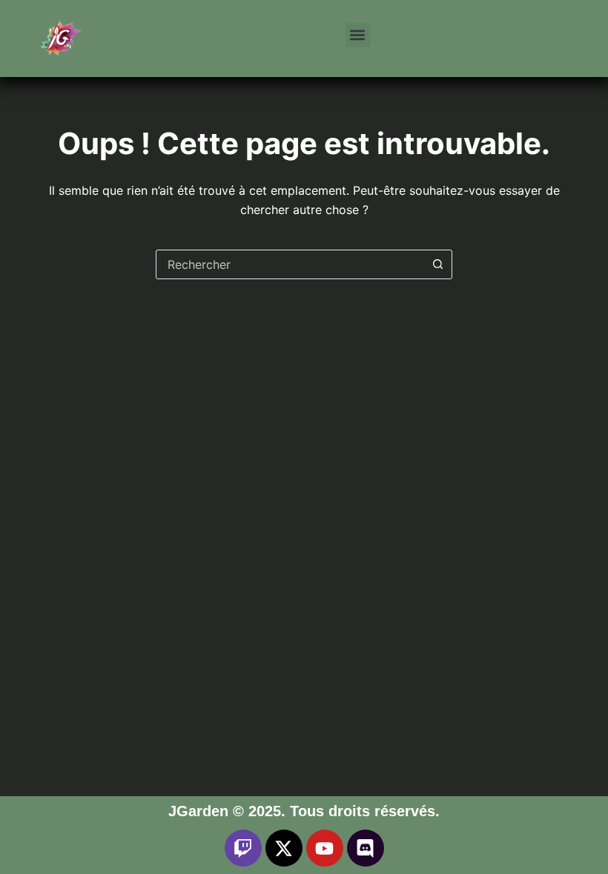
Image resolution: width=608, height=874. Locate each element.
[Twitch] (243, 848)
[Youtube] (324, 848)
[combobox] (289, 264)
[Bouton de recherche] (437, 264)
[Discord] (365, 848)
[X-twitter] (284, 848)
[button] (358, 35)
